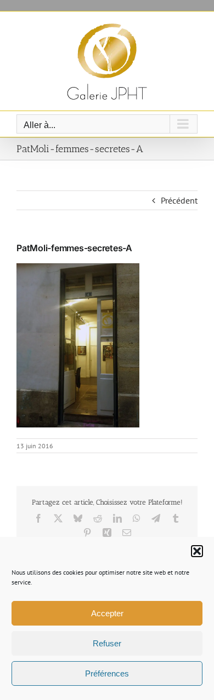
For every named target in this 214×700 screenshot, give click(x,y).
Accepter (107, 613)
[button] (197, 551)
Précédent (179, 200)
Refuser (107, 643)
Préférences (107, 673)
